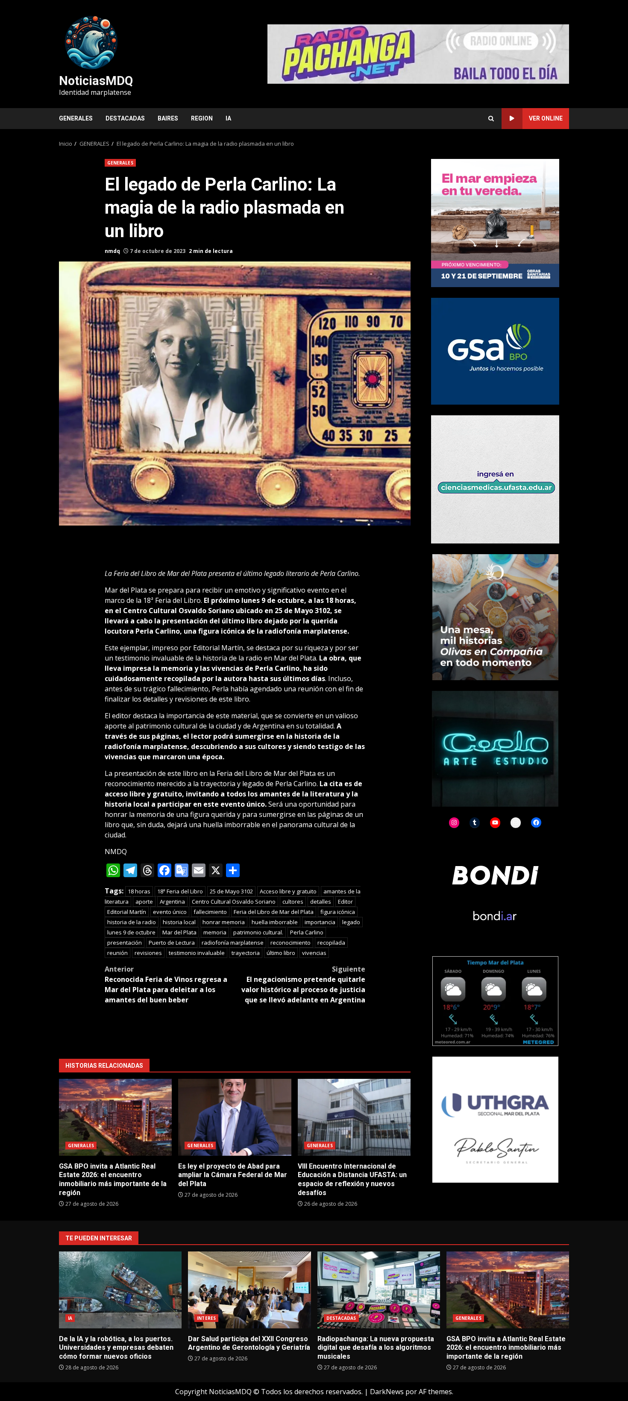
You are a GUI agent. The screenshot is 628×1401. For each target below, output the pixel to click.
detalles (320, 901)
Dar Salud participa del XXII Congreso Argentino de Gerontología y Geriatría (249, 1289)
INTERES (206, 1318)
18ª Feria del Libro (180, 891)
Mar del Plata (179, 932)
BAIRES (168, 118)
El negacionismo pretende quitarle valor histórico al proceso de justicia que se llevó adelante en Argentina (303, 984)
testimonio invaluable (197, 953)
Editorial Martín (126, 912)
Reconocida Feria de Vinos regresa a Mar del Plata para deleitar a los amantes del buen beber (166, 984)
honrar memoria (223, 922)
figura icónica (337, 912)
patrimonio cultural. (258, 932)
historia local (179, 922)
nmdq (112, 251)
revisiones (148, 953)
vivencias (314, 953)
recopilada (331, 942)
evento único (170, 912)
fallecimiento (210, 912)
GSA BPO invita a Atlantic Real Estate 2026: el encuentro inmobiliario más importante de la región (115, 1117)
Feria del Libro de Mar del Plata (274, 912)
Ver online (546, 118)
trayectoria (246, 953)
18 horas (139, 891)
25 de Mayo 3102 (231, 891)
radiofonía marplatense (233, 942)
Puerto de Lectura (172, 942)
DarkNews (387, 1391)
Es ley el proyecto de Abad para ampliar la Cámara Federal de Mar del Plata (234, 1117)
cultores (292, 901)
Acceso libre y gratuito (288, 891)
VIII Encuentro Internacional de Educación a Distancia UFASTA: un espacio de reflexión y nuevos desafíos (354, 1117)
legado (351, 922)
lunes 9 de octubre (131, 932)
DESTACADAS (125, 118)
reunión (117, 953)
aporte (144, 901)
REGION (202, 118)
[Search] (491, 118)
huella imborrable (275, 922)
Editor (345, 901)
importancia (320, 922)
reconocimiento (290, 942)
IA (228, 118)
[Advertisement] (418, 53)
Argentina (172, 901)
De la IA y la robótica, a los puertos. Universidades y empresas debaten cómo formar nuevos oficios (120, 1289)
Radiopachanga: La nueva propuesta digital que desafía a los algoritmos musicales (378, 1289)
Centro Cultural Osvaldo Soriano (234, 901)
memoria (214, 932)
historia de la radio (131, 922)
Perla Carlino (306, 932)
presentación (124, 942)
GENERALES (76, 118)
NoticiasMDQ (96, 80)
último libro (281, 953)
